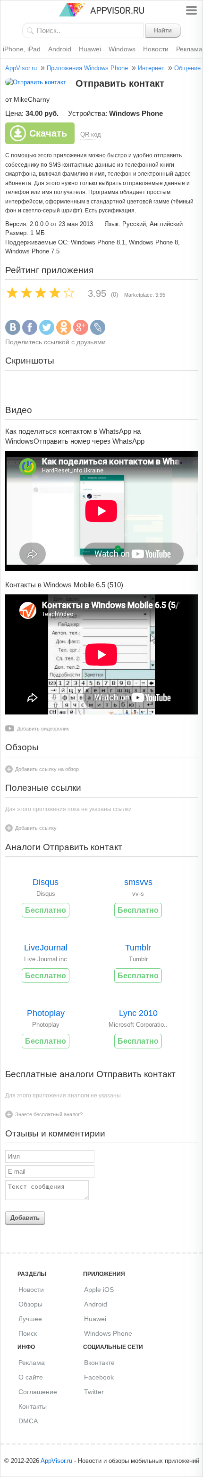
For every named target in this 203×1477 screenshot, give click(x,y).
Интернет (151, 68)
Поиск (27, 1333)
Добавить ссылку (36, 828)
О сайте (30, 1377)
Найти (163, 30)
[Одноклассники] (63, 332)
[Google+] (80, 332)
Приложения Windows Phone (87, 68)
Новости (156, 49)
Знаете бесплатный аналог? (49, 1114)
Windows (122, 49)
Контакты (32, 1406)
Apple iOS (99, 1289)
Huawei (90, 49)
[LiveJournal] (97, 332)
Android (59, 49)
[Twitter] (46, 332)
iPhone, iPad (22, 49)
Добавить (25, 1217)
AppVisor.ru (21, 68)
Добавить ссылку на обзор (47, 769)
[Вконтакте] (12, 332)
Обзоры (30, 1304)
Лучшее (30, 1319)
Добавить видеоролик (43, 728)
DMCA (28, 1421)
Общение (187, 68)
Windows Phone (108, 1333)
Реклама (31, 1362)
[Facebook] (29, 332)
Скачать (48, 133)
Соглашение (37, 1392)
